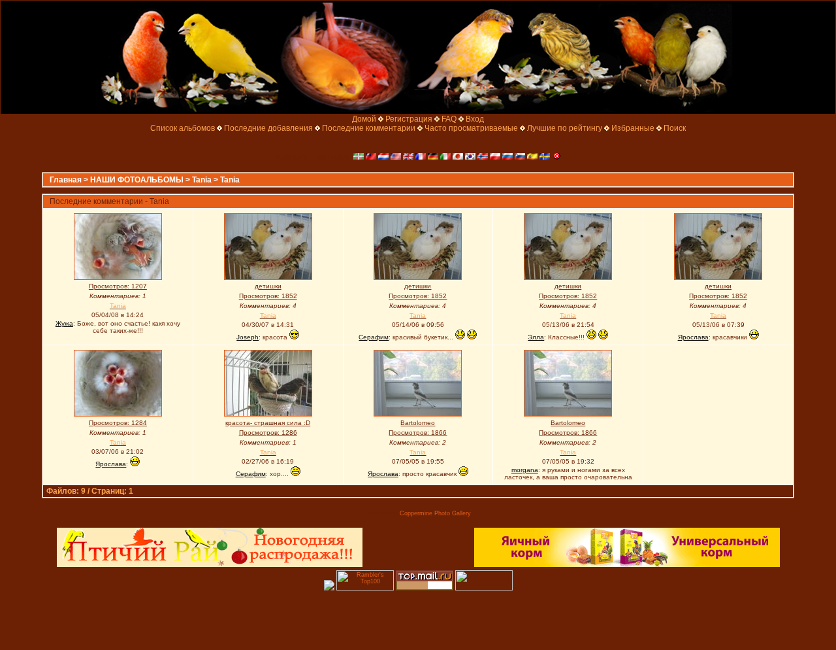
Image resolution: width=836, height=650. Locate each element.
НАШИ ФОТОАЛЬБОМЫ (137, 179)
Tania (202, 179)
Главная (66, 179)
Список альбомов (182, 128)
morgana (524, 469)
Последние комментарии (368, 128)
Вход (475, 119)
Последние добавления (268, 128)
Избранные (632, 128)
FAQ (449, 119)
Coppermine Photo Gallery (435, 513)
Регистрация (408, 119)
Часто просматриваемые (471, 128)
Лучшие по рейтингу (564, 128)
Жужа (64, 323)
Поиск (675, 128)
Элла (536, 337)
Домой (364, 119)
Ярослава (693, 337)
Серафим (374, 337)
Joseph (247, 337)
